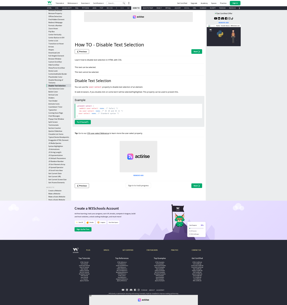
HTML (49, 8)
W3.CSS (110, 8)
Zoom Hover (53, 28)
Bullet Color (53, 92)
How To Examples (160, 267)
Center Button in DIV (56, 37)
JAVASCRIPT (67, 8)
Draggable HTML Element (58, 140)
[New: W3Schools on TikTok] (232, 18)
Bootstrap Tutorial (84, 274)
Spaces (213, 3)
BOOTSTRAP (148, 8)
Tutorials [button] (59, 3)
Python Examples (160, 270)
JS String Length (54, 152)
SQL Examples (160, 269)
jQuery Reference (122, 280)
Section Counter (54, 128)
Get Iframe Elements (56, 182)
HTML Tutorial (84, 262)
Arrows (51, 47)
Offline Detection (55, 16)
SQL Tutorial (84, 269)
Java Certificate (197, 275)
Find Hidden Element (56, 19)
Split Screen (53, 122)
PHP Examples (160, 275)
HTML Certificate (197, 262)
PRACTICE (174, 250)
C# (128, 8)
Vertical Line (53, 95)
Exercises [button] (85, 3)
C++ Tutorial (84, 279)
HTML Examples (159, 262)
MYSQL (168, 8)
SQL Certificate (197, 269)
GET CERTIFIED (128, 250)
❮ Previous (82, 51)
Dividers (51, 98)
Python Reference (122, 269)
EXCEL (186, 8)
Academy (204, 3)
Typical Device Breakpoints (58, 137)
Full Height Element (56, 56)
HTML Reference (122, 262)
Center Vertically (54, 34)
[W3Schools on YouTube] (215, 18)
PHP (101, 8)
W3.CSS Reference (122, 270)
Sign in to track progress (138, 185)
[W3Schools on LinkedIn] (219, 18)
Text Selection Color (56, 89)
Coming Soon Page (55, 113)
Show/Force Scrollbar (56, 68)
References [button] (72, 3)
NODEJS (232, 8)
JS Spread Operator (55, 167)
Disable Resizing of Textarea (55, 81)
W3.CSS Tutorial (84, 272)
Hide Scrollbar (53, 65)
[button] (124, 3)
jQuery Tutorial (84, 280)
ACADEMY (160, 290)
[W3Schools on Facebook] (226, 18)
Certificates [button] (98, 3)
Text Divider (53, 101)
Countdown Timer (55, 107)
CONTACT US (196, 250)
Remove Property (55, 13)
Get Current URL (54, 176)
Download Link (54, 53)
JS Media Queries (54, 143)
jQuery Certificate (197, 274)
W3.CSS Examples (160, 272)
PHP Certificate (197, 272)
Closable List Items (55, 134)
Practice (223, 3)
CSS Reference (122, 264)
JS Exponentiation (55, 155)
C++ (122, 8)
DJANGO (203, 8)
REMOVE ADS (138, 175)
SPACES (106, 250)
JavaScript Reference (122, 265)
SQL (77, 8)
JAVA (94, 8)
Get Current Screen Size (57, 179)
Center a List (53, 40)
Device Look (53, 71)
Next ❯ (197, 51)
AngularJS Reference (122, 279)
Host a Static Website (56, 200)
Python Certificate (197, 270)
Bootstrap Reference (122, 272)
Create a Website (54, 190)
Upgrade (194, 3)
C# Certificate (197, 279)
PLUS (88, 250)
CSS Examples (160, 264)
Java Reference (122, 277)
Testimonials (53, 125)
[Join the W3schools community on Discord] (222, 18)
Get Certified (182, 3)
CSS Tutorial (84, 264)
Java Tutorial (84, 277)
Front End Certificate (197, 267)
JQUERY (177, 8)
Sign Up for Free (83, 229)
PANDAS (222, 8)
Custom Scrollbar (55, 62)
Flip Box (51, 31)
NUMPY (213, 8)
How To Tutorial (84, 267)
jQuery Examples (160, 280)
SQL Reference (122, 267)
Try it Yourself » (83, 122)
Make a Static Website (56, 196)
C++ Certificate (197, 277)
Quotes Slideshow (55, 131)
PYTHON (85, 8)
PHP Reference (122, 274)
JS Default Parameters (57, 158)
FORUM (144, 290)
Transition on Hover (56, 43)
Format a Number (55, 25)
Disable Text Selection (57, 86)
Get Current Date (55, 173)
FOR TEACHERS (152, 250)
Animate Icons (54, 104)
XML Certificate (197, 280)
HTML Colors (122, 275)
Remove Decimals (55, 10)
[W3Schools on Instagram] (229, 18)
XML (194, 8)
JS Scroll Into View (55, 170)
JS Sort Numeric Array (56, 164)
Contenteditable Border (57, 74)
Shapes (51, 50)
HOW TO (136, 8)
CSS (56, 8)
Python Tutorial (84, 270)
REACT (159, 8)
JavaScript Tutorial (84, 265)
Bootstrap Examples (160, 274)
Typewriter (52, 110)
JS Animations (54, 149)
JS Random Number (56, 161)
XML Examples (160, 279)
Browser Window (54, 59)
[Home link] (49, 3)
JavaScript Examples (160, 265)
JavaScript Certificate (197, 265)
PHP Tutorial (84, 275)
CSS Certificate (197, 264)
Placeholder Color (55, 77)
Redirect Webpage (55, 22)
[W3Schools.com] (75, 251)
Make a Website (54, 193)
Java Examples (160, 277)
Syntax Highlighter (55, 146)
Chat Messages (54, 116)
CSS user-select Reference (98, 133)
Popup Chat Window (56, 119)
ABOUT (152, 290)
